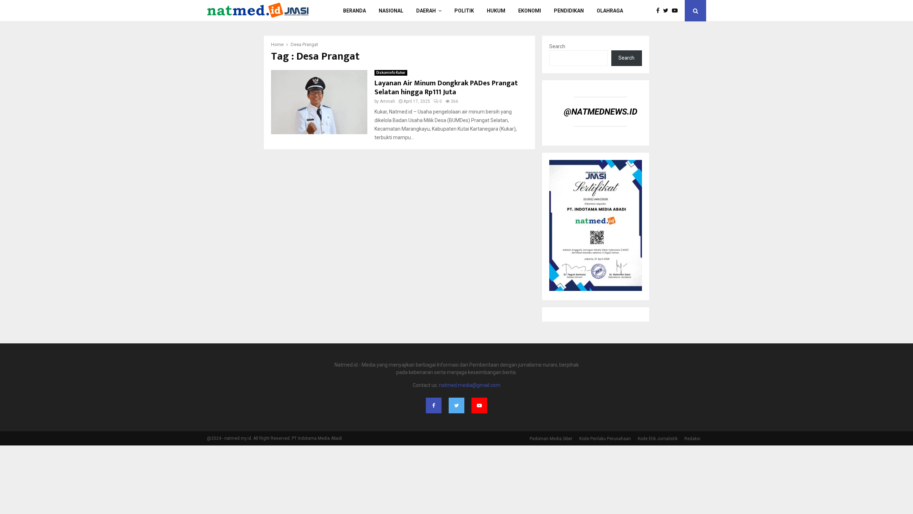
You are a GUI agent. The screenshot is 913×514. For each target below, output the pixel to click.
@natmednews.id (600, 112)
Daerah (426, 11)
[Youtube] (676, 10)
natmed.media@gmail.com (469, 385)
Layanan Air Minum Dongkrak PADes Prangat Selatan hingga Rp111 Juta (446, 87)
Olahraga (610, 11)
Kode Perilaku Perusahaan (605, 438)
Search (557, 46)
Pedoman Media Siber (551, 438)
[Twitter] (667, 10)
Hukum (496, 11)
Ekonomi (529, 11)
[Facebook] (659, 10)
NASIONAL (391, 11)
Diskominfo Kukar (391, 73)
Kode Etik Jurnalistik (658, 438)
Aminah (387, 101)
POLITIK (464, 11)
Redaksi (692, 438)
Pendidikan (569, 11)
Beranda (354, 11)
